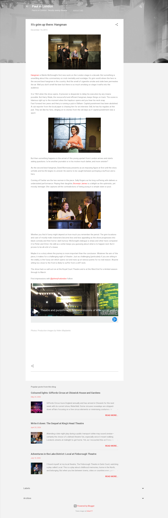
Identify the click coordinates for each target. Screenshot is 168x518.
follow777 (90, 511)
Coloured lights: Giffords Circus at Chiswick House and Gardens (65, 392)
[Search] (140, 7)
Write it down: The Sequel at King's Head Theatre (57, 423)
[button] (116, 25)
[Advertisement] (134, 58)
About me (78, 10)
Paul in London (42, 6)
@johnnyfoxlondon (58, 278)
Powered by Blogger (85, 506)
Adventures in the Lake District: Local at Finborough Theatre (63, 454)
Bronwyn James (80, 183)
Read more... (111, 415)
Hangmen (35, 75)
